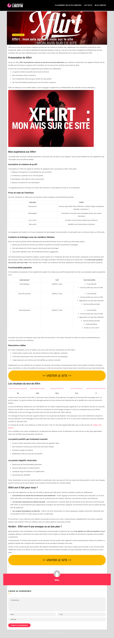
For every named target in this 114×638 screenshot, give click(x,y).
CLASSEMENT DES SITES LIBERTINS (68, 5)
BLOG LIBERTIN (100, 5)
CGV (64, 633)
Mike (57, 580)
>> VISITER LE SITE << (57, 376)
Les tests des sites (18, 35)
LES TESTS (88, 5)
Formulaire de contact (55, 633)
